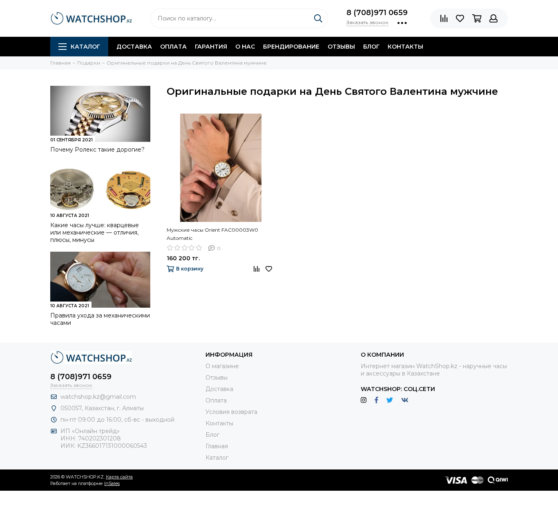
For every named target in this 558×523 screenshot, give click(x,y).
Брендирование (291, 46)
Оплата (173, 46)
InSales (112, 483)
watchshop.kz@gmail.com (98, 396)
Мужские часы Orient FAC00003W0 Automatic (212, 234)
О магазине (222, 366)
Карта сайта (119, 477)
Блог (371, 46)
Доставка (134, 46)
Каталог (85, 46)
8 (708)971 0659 (377, 12)
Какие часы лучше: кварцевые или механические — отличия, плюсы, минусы (94, 232)
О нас (245, 46)
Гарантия (211, 46)
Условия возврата (231, 412)
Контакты (405, 46)
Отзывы (341, 46)
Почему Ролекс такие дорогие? (97, 149)
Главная (216, 446)
